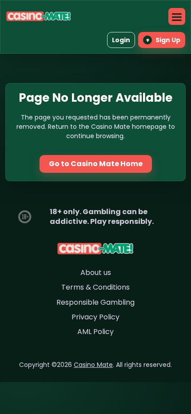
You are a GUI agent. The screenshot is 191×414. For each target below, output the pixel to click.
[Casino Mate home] (39, 16)
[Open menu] (176, 16)
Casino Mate (93, 364)
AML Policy (95, 331)
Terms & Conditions (95, 287)
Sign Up (163, 40)
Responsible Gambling (95, 302)
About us (95, 272)
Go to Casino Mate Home (96, 164)
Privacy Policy (95, 317)
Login (121, 40)
